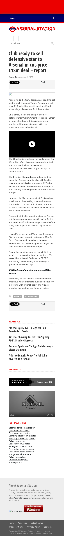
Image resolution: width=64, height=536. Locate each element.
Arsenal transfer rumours (25, 498)
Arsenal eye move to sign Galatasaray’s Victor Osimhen (31, 347)
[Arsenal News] (16, 511)
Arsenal (17, 296)
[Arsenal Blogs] (33, 511)
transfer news (31, 296)
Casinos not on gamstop (19, 430)
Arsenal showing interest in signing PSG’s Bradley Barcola (29, 338)
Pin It (43, 82)
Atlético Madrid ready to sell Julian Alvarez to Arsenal (28, 357)
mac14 (14, 77)
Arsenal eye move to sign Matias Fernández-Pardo (27, 329)
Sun (27, 100)
